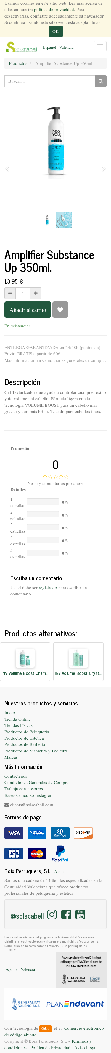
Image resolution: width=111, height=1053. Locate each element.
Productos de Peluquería (26, 732)
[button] (9, 166)
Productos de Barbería (24, 744)
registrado (48, 587)
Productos (18, 63)
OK (55, 31)
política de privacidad (54, 9)
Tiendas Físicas (18, 725)
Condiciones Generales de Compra (36, 782)
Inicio (9, 712)
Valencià (66, 47)
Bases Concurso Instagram (29, 795)
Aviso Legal (85, 1047)
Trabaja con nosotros (23, 788)
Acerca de (62, 871)
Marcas (11, 757)
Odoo (45, 1028)
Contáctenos (15, 776)
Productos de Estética (24, 738)
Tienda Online (17, 719)
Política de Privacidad (50, 1047)
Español (49, 47)
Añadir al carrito (27, 309)
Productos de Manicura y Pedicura (36, 751)
